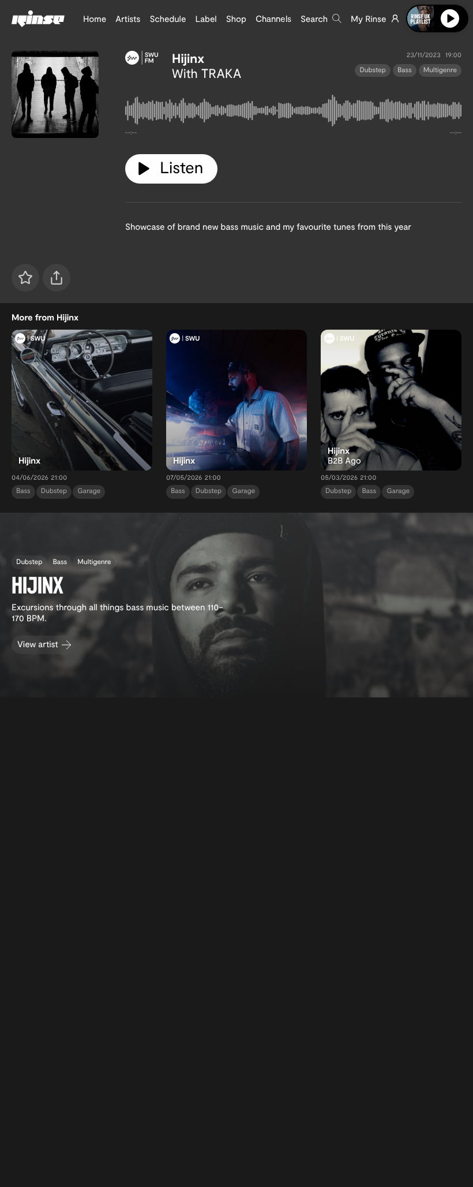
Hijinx (188, 58)
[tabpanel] (293, 113)
